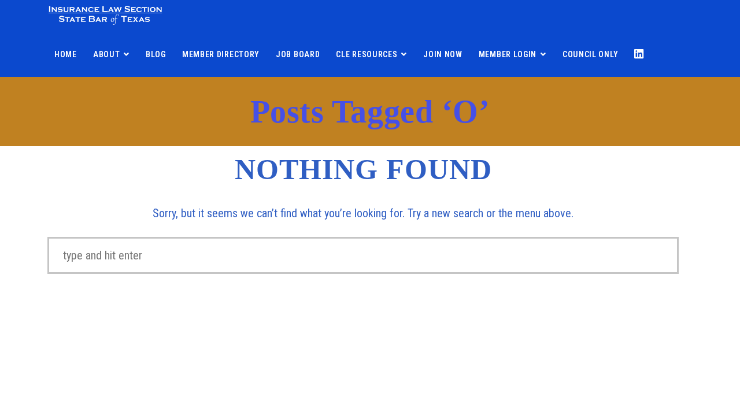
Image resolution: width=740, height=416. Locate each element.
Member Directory (221, 54)
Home (65, 54)
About (106, 54)
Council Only (590, 54)
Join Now (442, 54)
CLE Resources (366, 54)
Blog (156, 54)
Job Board (298, 54)
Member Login (507, 54)
